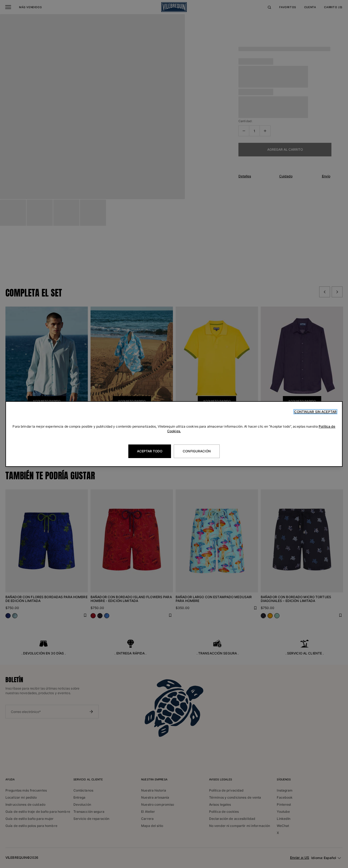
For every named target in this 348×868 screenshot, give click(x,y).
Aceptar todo (149, 451)
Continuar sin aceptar (315, 411)
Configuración (197, 451)
